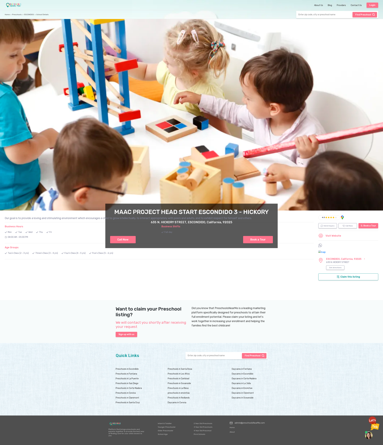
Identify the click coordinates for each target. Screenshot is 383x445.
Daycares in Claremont (243, 393)
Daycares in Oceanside (242, 397)
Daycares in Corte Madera (244, 378)
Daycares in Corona (177, 402)
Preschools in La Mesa (178, 388)
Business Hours (14, 226)
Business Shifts (170, 226)
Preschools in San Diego (127, 383)
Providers (341, 5)
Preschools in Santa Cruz (128, 402)
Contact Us (356, 5)
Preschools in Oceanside (179, 383)
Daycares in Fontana (242, 369)
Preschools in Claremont (127, 397)
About (232, 432)
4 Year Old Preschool (202, 431)
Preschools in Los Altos (179, 374)
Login (372, 5)
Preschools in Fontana (126, 374)
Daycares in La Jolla (241, 383)
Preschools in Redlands (179, 397)
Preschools (17, 14)
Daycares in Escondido (242, 374)
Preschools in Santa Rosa (180, 369)
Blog (330, 5)
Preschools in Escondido (127, 369)
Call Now (349, 226)
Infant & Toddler (165, 423)
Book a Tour (369, 225)
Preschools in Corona (126, 393)
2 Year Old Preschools (203, 423)
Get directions (335, 268)
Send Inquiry (329, 226)
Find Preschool (363, 14)
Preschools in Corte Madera (129, 388)
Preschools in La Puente (127, 378)
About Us (318, 5)
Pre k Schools (199, 434)
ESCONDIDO (29, 14)
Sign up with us (126, 334)
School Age (163, 434)
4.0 (323, 217)
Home (7, 14)
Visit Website (333, 235)
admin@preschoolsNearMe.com (250, 423)
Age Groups (12, 247)
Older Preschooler (165, 431)
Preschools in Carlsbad (178, 378)
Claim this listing (350, 276)
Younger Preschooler (167, 427)
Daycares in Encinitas (242, 388)
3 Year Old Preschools (203, 427)
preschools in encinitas (179, 393)
